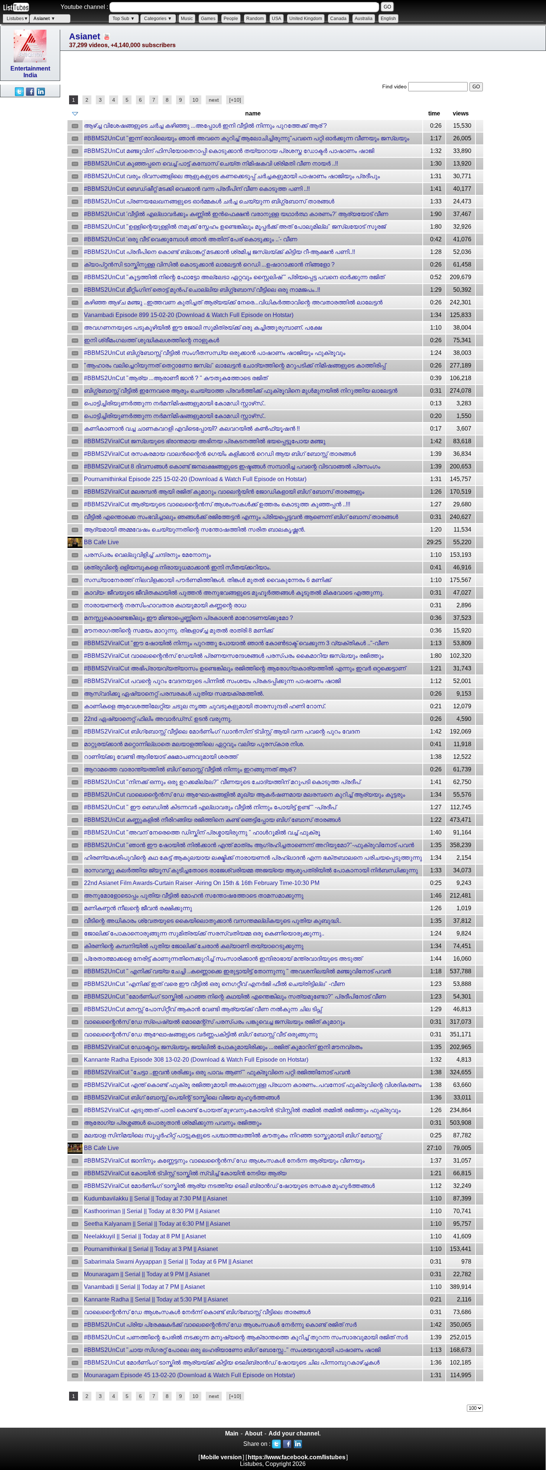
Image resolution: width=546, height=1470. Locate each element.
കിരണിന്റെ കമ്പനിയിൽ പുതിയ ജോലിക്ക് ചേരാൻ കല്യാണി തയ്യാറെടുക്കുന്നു (193, 946)
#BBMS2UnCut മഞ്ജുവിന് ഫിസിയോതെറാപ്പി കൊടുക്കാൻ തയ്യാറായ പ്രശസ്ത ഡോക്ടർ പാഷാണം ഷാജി (229, 151)
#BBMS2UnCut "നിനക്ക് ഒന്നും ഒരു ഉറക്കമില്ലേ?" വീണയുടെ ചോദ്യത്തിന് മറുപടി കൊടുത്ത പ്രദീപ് (222, 782)
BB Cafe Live (101, 542)
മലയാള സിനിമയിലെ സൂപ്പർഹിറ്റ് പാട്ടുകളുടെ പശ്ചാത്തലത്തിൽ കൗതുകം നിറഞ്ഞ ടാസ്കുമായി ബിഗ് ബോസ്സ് (232, 1135)
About (253, 1433)
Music (187, 18)
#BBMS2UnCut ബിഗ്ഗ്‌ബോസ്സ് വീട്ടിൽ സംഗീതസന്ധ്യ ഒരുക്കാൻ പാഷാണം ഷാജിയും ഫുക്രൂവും (214, 353)
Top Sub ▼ (124, 18)
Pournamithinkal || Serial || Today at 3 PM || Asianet (151, 1249)
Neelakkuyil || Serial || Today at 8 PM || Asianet (145, 1236)
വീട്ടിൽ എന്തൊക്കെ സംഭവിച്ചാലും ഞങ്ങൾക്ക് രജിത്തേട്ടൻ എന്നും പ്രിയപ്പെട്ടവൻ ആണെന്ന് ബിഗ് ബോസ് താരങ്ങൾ (241, 517)
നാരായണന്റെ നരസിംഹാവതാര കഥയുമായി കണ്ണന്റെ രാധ (165, 605)
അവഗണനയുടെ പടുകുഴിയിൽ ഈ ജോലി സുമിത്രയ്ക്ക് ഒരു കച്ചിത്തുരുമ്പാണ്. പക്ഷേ (203, 327)
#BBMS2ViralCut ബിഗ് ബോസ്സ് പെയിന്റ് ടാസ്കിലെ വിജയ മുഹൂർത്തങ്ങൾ (182, 1097)
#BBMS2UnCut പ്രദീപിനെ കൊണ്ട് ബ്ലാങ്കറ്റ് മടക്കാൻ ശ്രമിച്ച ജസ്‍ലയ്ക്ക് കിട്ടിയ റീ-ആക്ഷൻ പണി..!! (219, 252)
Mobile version (221, 1457)
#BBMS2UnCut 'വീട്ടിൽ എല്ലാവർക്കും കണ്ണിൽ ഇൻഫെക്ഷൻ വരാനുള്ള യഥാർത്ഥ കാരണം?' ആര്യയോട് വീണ (236, 214)
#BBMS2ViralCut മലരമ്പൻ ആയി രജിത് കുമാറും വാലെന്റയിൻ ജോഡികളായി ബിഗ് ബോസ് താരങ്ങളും (224, 492)
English (388, 18)
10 (195, 100)
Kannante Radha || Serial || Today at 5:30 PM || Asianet (156, 1299)
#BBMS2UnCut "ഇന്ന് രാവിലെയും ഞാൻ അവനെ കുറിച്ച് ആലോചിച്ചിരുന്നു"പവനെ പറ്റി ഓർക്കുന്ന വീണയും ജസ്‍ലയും (246, 138)
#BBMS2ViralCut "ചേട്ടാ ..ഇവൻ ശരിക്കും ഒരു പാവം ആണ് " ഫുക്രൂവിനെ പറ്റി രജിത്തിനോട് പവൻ (217, 1072)
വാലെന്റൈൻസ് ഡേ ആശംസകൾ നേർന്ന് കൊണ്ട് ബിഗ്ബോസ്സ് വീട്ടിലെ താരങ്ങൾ (197, 1312)
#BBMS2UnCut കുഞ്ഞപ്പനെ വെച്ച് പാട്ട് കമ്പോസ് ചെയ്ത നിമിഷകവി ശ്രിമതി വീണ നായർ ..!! (211, 163)
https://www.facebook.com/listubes (296, 1457)
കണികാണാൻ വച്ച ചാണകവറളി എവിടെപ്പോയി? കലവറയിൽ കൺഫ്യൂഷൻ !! (192, 428)
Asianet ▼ (44, 18)
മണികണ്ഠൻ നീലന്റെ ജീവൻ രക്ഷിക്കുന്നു (138, 908)
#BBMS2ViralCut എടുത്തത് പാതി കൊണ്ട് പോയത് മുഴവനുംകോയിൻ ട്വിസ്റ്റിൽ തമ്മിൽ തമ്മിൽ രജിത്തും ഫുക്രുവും (242, 1110)
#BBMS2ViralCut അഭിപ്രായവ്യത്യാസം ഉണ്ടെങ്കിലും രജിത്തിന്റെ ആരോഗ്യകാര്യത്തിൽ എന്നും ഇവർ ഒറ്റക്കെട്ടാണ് (245, 668)
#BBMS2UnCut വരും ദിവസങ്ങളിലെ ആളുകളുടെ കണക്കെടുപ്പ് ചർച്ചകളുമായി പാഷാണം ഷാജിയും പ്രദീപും (232, 176)
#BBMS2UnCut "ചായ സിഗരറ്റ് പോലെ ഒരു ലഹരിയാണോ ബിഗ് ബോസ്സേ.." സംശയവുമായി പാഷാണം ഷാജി (232, 1350)
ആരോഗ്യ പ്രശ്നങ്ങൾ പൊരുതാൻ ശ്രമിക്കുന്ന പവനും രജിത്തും (172, 1123)
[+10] (235, 100)
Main (231, 1433)
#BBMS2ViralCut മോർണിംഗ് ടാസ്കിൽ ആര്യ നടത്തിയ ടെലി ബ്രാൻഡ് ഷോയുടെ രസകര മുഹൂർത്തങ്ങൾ (229, 1186)
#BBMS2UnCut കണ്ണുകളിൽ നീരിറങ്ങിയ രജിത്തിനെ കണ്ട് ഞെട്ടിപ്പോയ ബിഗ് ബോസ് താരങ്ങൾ (212, 820)
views (461, 113)
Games (208, 18)
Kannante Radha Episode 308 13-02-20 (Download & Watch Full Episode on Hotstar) (196, 1059)
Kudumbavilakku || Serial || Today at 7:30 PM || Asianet (155, 1198)
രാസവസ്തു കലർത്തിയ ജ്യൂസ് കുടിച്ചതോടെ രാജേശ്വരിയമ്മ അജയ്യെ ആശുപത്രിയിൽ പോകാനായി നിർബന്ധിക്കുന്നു (251, 870)
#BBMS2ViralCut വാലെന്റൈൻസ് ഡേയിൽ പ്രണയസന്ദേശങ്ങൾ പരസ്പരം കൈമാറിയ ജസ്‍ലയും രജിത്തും (234, 656)
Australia (364, 18)
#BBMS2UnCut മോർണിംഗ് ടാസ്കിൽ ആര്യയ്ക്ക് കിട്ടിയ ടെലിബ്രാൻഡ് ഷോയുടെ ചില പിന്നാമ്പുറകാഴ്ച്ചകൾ (232, 1362)
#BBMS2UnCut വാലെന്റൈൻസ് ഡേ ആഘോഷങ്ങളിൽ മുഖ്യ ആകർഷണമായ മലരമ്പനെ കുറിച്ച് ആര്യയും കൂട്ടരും (244, 794)
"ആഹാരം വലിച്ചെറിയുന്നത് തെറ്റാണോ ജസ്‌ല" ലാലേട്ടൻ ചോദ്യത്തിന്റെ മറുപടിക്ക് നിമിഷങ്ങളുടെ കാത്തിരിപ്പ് (235, 365)
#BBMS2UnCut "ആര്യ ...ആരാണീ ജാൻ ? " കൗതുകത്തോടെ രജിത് (175, 378)
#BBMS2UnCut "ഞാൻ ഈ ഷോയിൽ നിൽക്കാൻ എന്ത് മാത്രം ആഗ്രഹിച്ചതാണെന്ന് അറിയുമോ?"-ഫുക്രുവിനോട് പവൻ (249, 845)
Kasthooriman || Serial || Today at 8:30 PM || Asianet (152, 1211)
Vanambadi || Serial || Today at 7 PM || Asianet (144, 1287)
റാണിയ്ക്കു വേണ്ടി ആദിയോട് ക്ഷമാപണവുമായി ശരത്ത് (160, 757)
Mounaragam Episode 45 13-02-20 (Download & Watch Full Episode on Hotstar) (189, 1375)
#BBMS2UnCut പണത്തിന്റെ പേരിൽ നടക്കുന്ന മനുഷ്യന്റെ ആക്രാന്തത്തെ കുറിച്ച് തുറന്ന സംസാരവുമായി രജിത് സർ (246, 1337)
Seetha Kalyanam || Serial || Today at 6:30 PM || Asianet (157, 1224)
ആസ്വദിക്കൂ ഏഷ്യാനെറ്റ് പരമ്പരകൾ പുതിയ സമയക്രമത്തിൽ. (174, 693)
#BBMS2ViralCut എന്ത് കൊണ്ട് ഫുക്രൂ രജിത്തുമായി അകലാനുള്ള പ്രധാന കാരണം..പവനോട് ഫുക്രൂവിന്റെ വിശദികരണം (253, 1085)
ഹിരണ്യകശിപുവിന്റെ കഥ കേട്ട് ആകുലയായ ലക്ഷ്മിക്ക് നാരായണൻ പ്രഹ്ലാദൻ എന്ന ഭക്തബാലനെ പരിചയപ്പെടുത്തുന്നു (253, 858)
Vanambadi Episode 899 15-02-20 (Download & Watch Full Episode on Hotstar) (188, 315)
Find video (395, 86)
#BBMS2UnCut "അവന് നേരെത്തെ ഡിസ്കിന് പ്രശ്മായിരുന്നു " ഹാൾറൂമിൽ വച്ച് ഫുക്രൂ (202, 832)
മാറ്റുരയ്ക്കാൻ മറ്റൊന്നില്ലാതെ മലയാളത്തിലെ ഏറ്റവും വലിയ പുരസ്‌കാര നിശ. (194, 744)
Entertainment (30, 68)
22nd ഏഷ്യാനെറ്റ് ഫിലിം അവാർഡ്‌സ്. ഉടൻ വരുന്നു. (158, 719)
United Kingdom (305, 18)
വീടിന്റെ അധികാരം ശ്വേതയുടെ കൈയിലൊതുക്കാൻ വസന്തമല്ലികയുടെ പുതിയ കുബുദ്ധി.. (212, 921)
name (253, 113)
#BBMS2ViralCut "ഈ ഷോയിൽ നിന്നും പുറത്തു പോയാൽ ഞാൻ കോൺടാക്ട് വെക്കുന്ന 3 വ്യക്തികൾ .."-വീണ (236, 643)
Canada (338, 18)
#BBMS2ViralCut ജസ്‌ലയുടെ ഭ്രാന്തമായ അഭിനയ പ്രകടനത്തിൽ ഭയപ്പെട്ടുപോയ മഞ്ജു (204, 441)
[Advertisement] (29, 208)
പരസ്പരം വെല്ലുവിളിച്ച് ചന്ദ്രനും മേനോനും (147, 555)
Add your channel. (295, 1433)
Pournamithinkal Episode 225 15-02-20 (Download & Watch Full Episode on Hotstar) (195, 479)
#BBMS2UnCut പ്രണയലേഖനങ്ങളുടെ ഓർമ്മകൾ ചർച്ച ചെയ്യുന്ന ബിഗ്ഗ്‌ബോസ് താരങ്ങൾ (209, 201)
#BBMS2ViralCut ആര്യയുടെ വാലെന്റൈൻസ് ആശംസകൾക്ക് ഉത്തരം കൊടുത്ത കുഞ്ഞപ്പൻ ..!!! (217, 504)
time (434, 113)
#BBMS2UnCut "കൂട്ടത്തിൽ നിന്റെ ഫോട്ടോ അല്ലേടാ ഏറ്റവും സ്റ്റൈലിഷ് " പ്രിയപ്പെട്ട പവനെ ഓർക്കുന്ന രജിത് (234, 277)
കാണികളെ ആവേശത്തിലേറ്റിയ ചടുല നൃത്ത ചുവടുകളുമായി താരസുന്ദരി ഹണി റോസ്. (205, 706)
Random (255, 18)
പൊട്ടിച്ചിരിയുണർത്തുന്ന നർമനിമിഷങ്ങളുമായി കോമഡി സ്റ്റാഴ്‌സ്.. (175, 403)
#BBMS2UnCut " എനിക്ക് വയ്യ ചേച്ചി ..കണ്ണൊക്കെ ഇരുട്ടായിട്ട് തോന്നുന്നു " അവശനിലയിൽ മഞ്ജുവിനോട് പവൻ (237, 971)
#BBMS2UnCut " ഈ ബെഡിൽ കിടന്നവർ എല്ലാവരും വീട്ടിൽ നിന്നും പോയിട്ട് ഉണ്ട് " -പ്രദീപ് (210, 807)
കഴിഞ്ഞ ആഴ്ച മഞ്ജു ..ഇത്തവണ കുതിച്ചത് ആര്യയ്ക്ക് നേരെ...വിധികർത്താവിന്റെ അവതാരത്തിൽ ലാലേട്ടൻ (233, 302)
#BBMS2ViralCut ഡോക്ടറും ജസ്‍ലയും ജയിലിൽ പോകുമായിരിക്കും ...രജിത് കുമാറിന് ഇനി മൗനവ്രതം (223, 1047)
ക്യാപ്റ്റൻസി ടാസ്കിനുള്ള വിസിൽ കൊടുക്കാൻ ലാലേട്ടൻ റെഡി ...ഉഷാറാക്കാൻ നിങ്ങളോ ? (209, 264)
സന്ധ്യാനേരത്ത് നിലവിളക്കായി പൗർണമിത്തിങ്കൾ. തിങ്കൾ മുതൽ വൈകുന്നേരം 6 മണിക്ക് (207, 580)
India (30, 75)
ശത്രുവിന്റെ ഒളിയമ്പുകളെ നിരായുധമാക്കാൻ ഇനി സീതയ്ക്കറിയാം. (177, 567)
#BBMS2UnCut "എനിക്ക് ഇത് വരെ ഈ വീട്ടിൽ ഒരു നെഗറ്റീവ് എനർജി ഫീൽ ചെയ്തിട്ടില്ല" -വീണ (214, 984)
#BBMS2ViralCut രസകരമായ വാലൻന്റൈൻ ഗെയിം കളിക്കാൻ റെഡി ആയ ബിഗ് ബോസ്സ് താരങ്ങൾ (220, 454)
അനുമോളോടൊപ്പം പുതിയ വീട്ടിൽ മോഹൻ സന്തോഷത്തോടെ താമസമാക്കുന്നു (193, 895)
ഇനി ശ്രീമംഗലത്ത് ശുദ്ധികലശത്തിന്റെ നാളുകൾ (151, 340)
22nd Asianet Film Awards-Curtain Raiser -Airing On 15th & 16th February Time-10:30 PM (201, 883)
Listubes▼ (17, 18)
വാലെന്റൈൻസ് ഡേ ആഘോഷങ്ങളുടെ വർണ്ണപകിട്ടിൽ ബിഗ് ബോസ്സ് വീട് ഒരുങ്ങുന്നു (201, 1034)
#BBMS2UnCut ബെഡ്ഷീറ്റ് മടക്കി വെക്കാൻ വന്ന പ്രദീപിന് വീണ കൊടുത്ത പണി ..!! (197, 189)
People (231, 18)
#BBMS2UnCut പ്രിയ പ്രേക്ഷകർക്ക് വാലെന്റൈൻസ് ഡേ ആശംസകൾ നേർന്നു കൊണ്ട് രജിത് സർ (220, 1325)
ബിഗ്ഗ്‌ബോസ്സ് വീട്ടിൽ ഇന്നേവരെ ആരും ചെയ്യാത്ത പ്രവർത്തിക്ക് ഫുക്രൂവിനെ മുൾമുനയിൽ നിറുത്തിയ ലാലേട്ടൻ (240, 391)
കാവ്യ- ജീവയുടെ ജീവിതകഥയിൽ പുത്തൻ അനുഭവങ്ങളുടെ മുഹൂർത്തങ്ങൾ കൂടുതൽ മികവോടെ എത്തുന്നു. (234, 592)
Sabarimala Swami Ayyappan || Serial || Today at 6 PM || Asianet (168, 1261)
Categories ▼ (158, 18)
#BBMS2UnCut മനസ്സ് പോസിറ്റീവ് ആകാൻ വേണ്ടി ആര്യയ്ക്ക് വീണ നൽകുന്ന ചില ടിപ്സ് (203, 1009)
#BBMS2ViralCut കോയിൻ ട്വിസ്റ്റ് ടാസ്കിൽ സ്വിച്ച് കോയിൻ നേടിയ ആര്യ (185, 1173)
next (214, 100)
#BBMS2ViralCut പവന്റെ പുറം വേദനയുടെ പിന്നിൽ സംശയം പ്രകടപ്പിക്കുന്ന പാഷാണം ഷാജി (212, 681)
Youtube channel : (84, 7)
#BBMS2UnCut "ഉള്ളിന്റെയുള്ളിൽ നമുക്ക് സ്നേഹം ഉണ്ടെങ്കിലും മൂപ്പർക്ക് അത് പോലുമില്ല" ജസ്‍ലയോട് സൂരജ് (235, 226)
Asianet (84, 36)
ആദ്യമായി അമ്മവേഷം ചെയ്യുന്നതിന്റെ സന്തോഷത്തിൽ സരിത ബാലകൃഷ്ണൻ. (194, 529)
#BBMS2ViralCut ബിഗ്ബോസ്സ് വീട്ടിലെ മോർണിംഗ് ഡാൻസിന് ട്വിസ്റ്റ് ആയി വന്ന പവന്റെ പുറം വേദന (222, 731)
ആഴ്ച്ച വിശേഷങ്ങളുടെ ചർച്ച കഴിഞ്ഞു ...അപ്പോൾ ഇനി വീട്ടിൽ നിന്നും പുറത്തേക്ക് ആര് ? (205, 125)
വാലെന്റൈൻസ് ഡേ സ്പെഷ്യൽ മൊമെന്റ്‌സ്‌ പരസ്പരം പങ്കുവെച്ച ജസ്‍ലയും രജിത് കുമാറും (214, 1022)
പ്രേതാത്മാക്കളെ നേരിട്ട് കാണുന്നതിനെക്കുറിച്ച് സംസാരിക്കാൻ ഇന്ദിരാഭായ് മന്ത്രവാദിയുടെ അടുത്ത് (223, 959)
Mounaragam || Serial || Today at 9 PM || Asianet (146, 1274)
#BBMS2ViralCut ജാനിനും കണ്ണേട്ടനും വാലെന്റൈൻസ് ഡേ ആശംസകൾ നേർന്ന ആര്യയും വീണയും (224, 1160)
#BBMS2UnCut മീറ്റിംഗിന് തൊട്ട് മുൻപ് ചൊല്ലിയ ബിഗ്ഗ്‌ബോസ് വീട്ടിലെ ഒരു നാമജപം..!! (202, 290)
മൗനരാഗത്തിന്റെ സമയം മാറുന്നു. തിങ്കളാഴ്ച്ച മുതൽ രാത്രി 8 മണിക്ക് (178, 630)
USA (276, 18)
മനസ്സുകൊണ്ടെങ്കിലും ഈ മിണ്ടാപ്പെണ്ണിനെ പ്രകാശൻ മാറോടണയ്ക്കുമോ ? (188, 618)
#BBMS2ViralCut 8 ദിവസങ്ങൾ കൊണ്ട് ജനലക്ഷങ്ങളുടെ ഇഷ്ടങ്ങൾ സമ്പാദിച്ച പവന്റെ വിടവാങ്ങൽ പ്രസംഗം (232, 466)
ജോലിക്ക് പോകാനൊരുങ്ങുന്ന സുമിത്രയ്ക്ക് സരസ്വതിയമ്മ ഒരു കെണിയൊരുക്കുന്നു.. (204, 933)
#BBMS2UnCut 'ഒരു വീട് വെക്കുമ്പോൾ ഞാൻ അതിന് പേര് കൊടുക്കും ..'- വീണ (190, 239)
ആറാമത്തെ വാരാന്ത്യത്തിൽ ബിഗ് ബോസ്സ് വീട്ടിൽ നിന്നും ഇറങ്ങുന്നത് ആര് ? (190, 769)
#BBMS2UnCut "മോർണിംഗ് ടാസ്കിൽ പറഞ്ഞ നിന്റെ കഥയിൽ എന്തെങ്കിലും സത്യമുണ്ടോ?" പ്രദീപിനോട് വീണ (235, 996)
